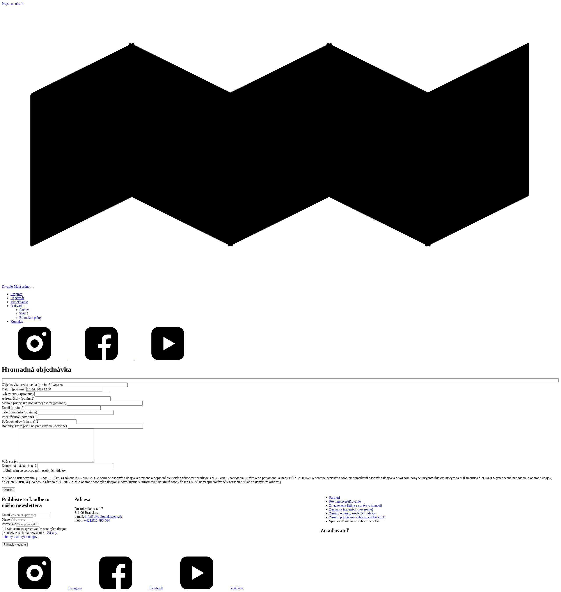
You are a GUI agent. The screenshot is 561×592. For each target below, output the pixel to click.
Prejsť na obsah (12, 3)
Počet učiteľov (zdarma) (18, 421)
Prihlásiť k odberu (15, 544)
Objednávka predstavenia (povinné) (26, 384)
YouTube (236, 588)
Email (6, 515)
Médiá (23, 313)
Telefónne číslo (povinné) (19, 412)
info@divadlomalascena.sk (103, 516)
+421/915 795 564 (97, 520)
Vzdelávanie (19, 302)
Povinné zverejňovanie (345, 501)
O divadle (17, 306)
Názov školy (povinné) (18, 394)
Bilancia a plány (30, 317)
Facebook (156, 588)
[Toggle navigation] (32, 287)
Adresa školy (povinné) (18, 398)
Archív (24, 310)
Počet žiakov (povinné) (18, 417)
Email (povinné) (13, 407)
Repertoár (17, 298)
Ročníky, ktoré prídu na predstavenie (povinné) (34, 426)
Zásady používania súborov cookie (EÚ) (357, 517)
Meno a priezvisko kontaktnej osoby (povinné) (34, 403)
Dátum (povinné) (13, 389)
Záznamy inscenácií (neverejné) (351, 509)
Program (16, 294)
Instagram (74, 588)
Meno (6, 519)
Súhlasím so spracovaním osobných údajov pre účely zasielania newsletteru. (34, 533)
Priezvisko (9, 524)
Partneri (334, 497)
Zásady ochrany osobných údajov (29, 535)
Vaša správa (10, 461)
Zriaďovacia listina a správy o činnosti (355, 505)
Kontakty (17, 321)
